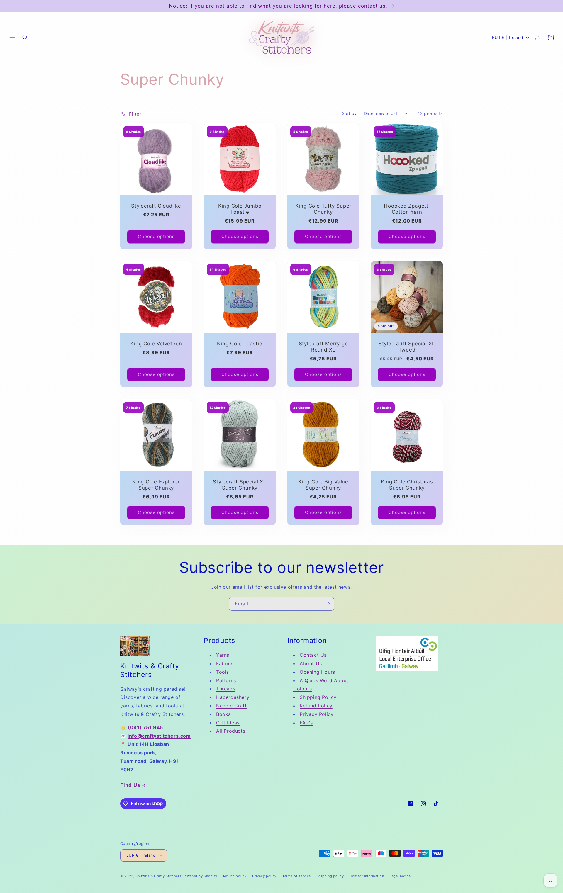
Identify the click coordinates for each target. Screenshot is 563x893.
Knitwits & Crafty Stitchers (159, 876)
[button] (12, 37)
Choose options (156, 236)
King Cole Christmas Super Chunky (407, 485)
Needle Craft (231, 706)
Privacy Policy (316, 714)
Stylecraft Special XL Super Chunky (239, 485)
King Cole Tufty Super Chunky (323, 209)
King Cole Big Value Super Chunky (323, 485)
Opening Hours (317, 672)
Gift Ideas (228, 723)
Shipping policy (330, 876)
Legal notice (400, 876)
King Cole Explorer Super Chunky (156, 485)
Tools (222, 672)
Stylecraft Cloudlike (156, 206)
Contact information (367, 876)
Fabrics (224, 663)
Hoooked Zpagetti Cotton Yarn (407, 209)
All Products (230, 731)
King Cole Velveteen (156, 344)
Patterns (226, 680)
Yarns (222, 655)
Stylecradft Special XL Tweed (407, 347)
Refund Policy (316, 706)
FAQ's (306, 723)
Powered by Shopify (199, 876)
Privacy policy (264, 876)
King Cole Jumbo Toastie (240, 209)
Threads (225, 689)
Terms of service (296, 876)
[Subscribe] (327, 604)
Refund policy (235, 876)
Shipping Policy (318, 697)
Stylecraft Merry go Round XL (323, 347)
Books (223, 714)
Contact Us (313, 655)
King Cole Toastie (239, 344)
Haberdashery (232, 697)
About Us (311, 663)
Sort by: (350, 113)
